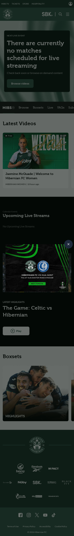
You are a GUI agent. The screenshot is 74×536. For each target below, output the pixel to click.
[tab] (68, 244)
